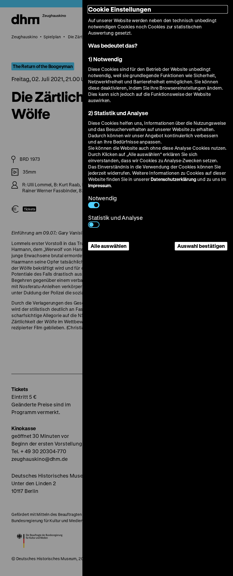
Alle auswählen (108, 246)
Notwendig (102, 198)
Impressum (99, 185)
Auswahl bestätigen (201, 246)
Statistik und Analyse (115, 217)
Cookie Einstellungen (119, 9)
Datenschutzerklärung (173, 179)
